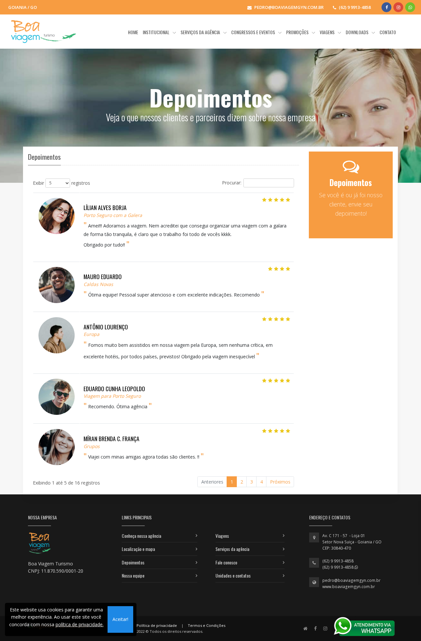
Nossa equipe (133, 575)
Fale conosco (226, 562)
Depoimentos (133, 562)
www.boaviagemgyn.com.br (348, 586)
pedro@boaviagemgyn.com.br (351, 580)
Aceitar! (120, 619)
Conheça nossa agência (141, 535)
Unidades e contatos (233, 575)
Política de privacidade (156, 625)
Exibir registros (61, 182)
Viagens (222, 535)
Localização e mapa (138, 548)
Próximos (280, 482)
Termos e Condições (206, 625)
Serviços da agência (232, 548)
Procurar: (231, 182)
